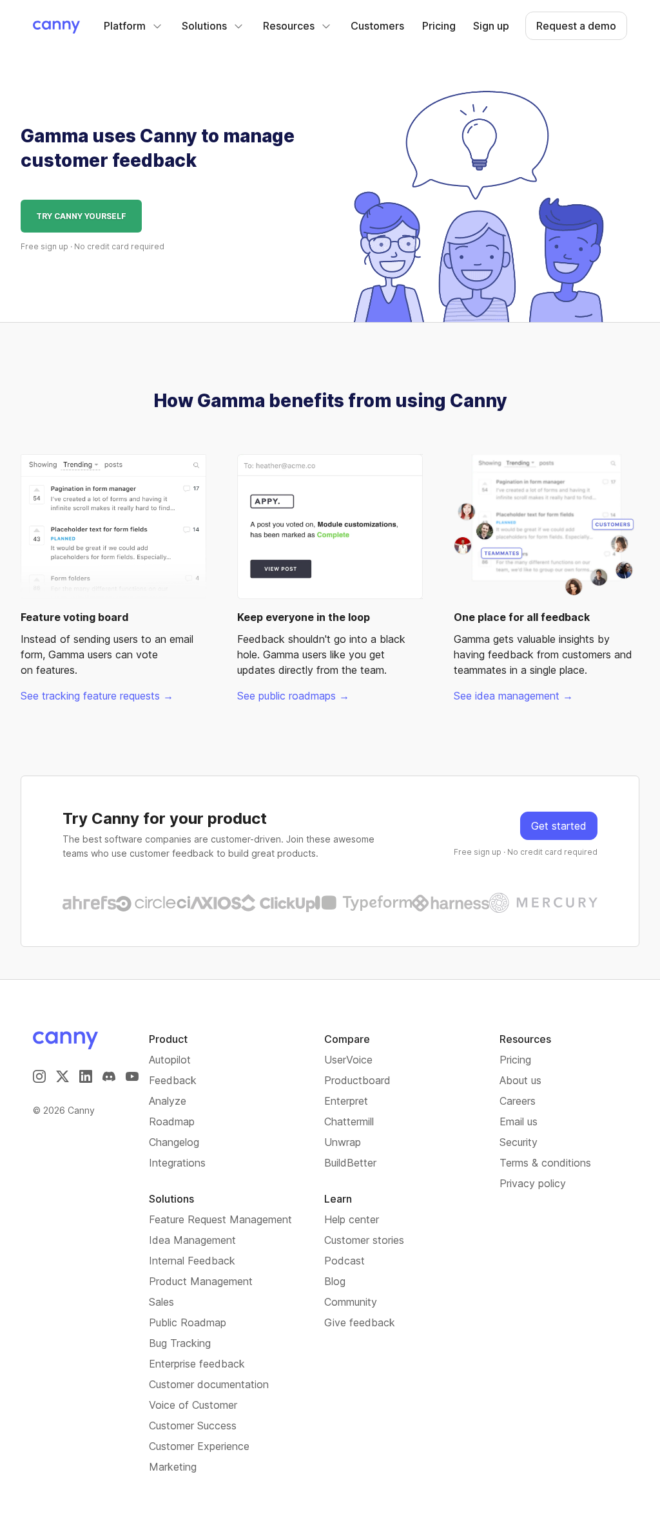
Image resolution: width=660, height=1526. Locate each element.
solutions (204, 25)
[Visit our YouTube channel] (132, 1076)
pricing (439, 25)
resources (289, 25)
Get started (559, 825)
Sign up (491, 25)
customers (377, 25)
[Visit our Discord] (108, 1076)
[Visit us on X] (62, 1076)
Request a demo (576, 25)
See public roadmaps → (293, 695)
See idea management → (513, 695)
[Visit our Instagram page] (39, 1076)
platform (125, 25)
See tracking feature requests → (97, 695)
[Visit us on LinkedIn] (85, 1076)
